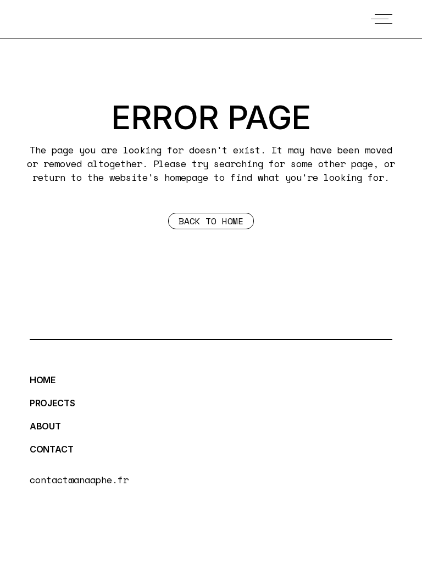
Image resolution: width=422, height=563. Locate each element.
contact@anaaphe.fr (79, 480)
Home (42, 379)
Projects (52, 403)
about (45, 426)
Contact (52, 449)
